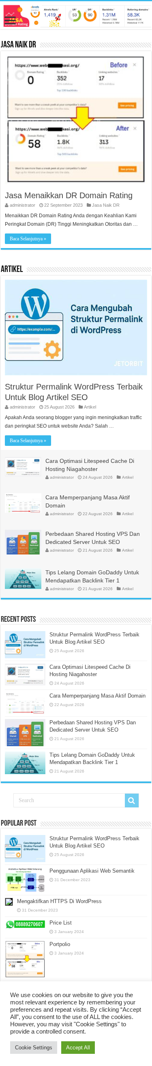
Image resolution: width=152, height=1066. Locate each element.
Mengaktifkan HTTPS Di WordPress (59, 901)
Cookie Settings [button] (33, 1048)
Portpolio (59, 944)
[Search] (132, 800)
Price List (60, 923)
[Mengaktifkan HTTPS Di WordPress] (9, 902)
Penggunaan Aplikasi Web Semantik (92, 871)
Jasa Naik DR (18, 45)
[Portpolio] (25, 959)
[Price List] (25, 924)
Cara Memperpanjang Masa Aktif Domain (97, 696)
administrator (22, 205)
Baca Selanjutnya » (28, 239)
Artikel (12, 269)
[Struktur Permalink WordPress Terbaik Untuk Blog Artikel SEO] (25, 848)
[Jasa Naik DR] (76, 15)
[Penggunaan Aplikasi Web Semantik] (25, 880)
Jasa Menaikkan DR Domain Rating (69, 195)
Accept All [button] (78, 1048)
